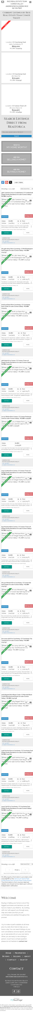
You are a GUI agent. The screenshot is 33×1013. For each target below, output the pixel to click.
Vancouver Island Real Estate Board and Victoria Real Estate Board (16, 879)
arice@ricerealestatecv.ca (8, 242)
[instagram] (18, 992)
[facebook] (14, 992)
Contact (11, 960)
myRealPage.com (16, 1000)
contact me (23, 941)
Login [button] (19, 182)
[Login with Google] (6, 183)
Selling (17, 956)
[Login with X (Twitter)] (10, 183)
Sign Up (23, 960)
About (27, 956)
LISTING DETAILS (6, 233)
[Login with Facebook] (2, 183)
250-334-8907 (17, 8)
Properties (20, 953)
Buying (6, 956)
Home (8, 953)
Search (16, 136)
